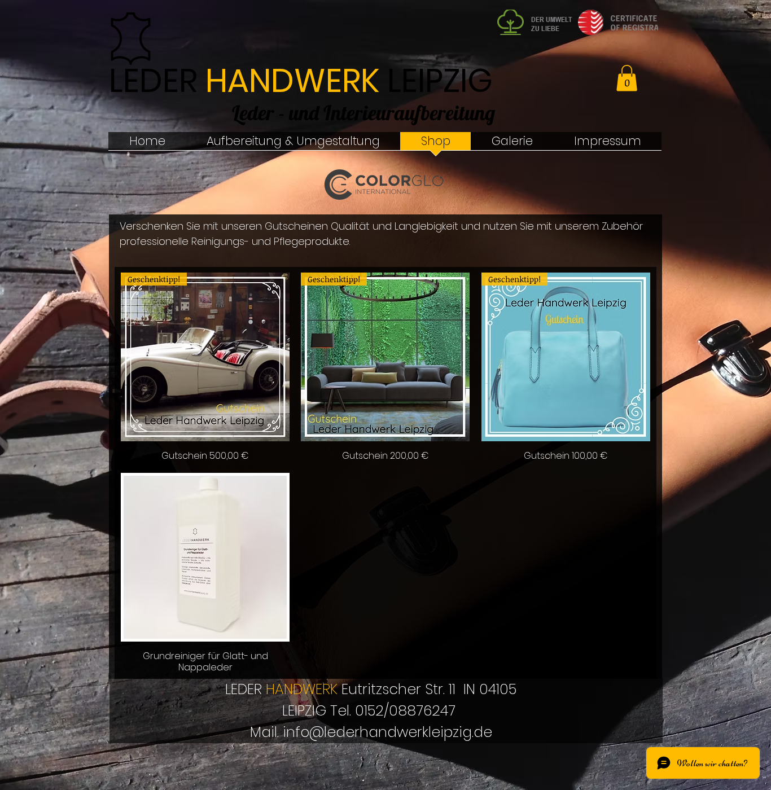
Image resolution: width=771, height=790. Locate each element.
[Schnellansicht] (205, 557)
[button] (627, 78)
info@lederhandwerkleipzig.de (387, 732)
